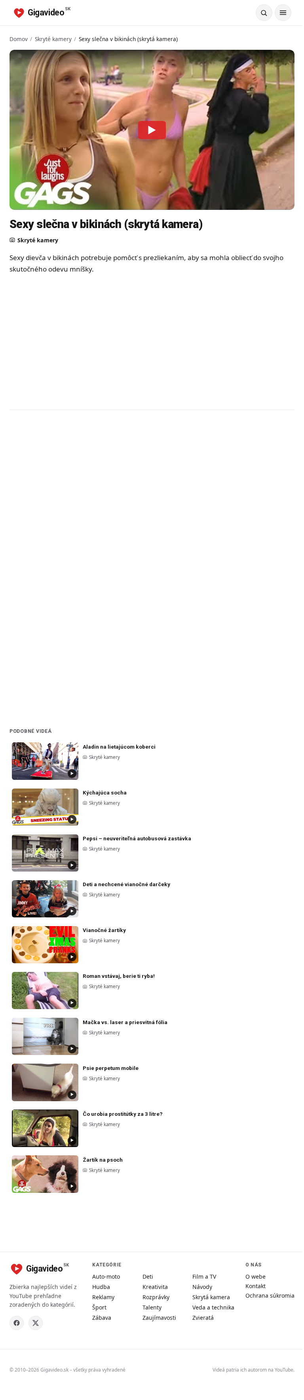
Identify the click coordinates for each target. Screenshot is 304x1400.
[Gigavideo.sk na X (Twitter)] (35, 1323)
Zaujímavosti (159, 1317)
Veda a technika (213, 1307)
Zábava (101, 1317)
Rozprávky (155, 1297)
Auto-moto (106, 1276)
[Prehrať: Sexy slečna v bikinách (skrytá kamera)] (152, 130)
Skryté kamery (53, 39)
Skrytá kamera (211, 1297)
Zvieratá (203, 1317)
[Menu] (283, 12)
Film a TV (204, 1276)
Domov (19, 39)
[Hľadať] (264, 12)
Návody (202, 1287)
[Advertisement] (152, 341)
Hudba (101, 1287)
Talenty (152, 1307)
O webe (255, 1276)
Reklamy (103, 1297)
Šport (99, 1307)
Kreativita (155, 1287)
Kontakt (255, 1286)
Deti (147, 1276)
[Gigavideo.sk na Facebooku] (17, 1323)
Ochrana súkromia (269, 1295)
